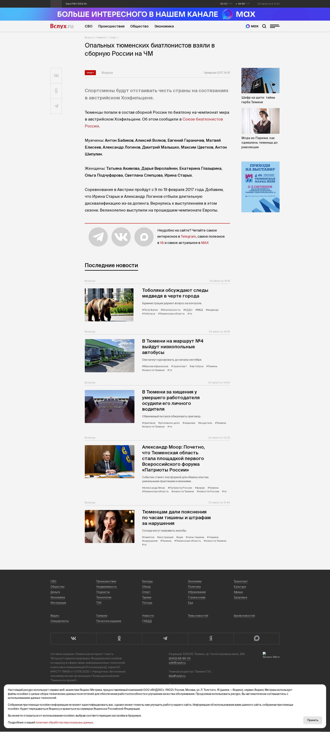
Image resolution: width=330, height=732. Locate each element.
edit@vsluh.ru (177, 662)
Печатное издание (108, 621)
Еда (190, 602)
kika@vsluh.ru (177, 675)
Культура (240, 586)
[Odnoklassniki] (119, 638)
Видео (54, 615)
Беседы (147, 581)
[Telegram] (165, 638)
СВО (88, 26)
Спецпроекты (59, 621)
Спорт (112, 37)
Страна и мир (196, 597)
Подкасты (103, 592)
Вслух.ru (61, 26)
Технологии (103, 597)
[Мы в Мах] (252, 26)
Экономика (164, 26)
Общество (139, 26)
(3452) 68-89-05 (180, 658)
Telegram (188, 236)
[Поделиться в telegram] (56, 106)
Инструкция (58, 602)
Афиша (238, 592)
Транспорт (241, 581)
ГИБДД (147, 621)
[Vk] (73, 638)
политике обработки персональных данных (64, 722)
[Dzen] (211, 638)
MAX (205, 243)
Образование (197, 592)
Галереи (101, 615)
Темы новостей (198, 615)
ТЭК (99, 602)
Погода (147, 602)
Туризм (146, 597)
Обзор (146, 586)
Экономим (194, 581)
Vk (162, 243)
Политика (194, 586)
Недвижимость (106, 586)
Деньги (55, 592)
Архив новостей (244, 615)
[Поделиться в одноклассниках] (56, 91)
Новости (101, 37)
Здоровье (240, 597)
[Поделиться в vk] (56, 75)
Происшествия (111, 26)
